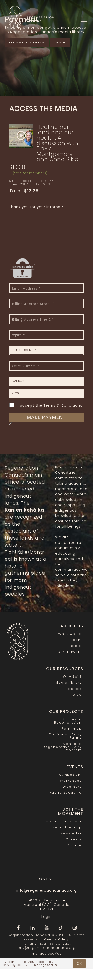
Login (83, 31)
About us (72, 626)
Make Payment (46, 417)
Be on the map (67, 827)
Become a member (27, 42)
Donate (74, 845)
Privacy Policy (56, 939)
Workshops (71, 780)
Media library (68, 682)
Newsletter (71, 833)
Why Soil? (72, 676)
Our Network (69, 652)
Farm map (72, 728)
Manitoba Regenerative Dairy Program (62, 746)
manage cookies (46, 954)
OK (79, 963)
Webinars (72, 786)
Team (76, 640)
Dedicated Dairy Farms (65, 736)
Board (76, 646)
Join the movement (70, 811)
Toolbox (74, 688)
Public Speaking (66, 792)
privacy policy (15, 965)
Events (75, 767)
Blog (77, 694)
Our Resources (64, 669)
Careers (74, 839)
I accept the (50, 405)
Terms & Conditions (63, 405)
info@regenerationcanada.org (46, 890)
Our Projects (66, 711)
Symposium (70, 774)
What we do (70, 634)
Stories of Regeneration (68, 721)
